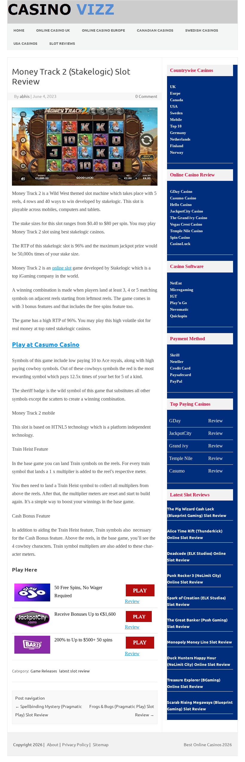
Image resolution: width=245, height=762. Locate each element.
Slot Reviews (62, 43)
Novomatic (179, 309)
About (53, 744)
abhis (25, 96)
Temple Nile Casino (186, 231)
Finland (176, 146)
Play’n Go (178, 303)
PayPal (176, 381)
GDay (175, 420)
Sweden (176, 113)
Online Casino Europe (103, 30)
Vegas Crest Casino (186, 224)
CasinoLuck (180, 244)
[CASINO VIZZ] (61, 21)
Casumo (177, 470)
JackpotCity (180, 433)
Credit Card (180, 368)
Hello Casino (181, 205)
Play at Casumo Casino (45, 344)
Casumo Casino (183, 198)
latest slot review (74, 670)
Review (132, 601)
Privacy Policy (75, 744)
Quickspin (178, 316)
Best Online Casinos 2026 (208, 744)
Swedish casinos (201, 30)
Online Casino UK (53, 30)
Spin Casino (180, 237)
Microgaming (181, 290)
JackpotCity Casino (186, 211)
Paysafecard (180, 375)
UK (173, 87)
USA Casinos (25, 43)
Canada (176, 100)
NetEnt (176, 283)
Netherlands (180, 139)
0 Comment (146, 96)
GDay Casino (181, 192)
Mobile (176, 120)
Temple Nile (180, 458)
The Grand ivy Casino (188, 218)
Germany (178, 133)
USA (173, 106)
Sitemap (100, 744)
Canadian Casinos (155, 30)
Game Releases (43, 670)
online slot (61, 267)
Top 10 (176, 126)
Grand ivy (178, 445)
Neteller (176, 362)
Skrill (175, 355)
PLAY (140, 590)
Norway (176, 152)
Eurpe (175, 93)
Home (18, 30)
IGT (173, 296)
